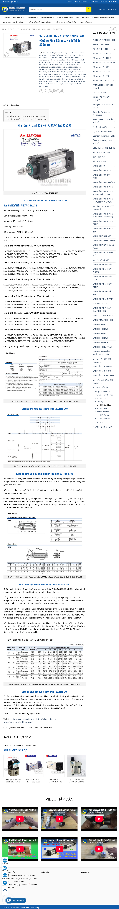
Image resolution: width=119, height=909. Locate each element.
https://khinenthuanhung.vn (23, 719)
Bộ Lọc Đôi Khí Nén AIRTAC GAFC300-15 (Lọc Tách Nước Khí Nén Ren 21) (76, 783)
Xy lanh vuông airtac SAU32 (71, 84)
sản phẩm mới (99, 157)
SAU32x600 (68, 69)
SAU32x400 (76, 67)
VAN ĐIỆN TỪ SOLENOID (104, 240)
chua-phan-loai (99, 92)
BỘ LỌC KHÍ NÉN (82, 17)
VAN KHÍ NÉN (31, 17)
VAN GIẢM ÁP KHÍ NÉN (103, 320)
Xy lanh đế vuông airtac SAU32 (49, 79)
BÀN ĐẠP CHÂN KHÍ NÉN (104, 40)
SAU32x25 (42, 67)
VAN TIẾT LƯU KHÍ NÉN (103, 375)
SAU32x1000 (81, 62)
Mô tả (5, 105)
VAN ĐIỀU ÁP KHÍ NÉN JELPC (102, 278)
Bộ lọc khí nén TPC (101, 76)
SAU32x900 (59, 72)
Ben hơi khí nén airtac (67, 55)
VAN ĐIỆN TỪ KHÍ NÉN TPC (103, 230)
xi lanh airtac (47, 74)
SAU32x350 (68, 67)
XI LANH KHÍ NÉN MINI (103, 427)
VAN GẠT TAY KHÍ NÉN (103, 315)
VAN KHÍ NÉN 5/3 (100, 342)
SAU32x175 (60, 65)
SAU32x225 (77, 65)
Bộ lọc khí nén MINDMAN (104, 62)
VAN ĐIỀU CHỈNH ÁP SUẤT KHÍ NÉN (102, 309)
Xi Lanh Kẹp (99, 401)
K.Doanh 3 (5, 878)
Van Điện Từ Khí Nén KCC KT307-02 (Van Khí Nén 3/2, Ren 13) (13, 782)
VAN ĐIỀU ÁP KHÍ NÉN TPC (102, 293)
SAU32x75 (42, 72)
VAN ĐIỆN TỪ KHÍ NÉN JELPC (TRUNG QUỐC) (103, 200)
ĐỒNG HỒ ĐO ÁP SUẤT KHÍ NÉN (40, 22)
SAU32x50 (51, 69)
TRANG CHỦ (6, 17)
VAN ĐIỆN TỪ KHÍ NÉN (103, 187)
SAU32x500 (59, 69)
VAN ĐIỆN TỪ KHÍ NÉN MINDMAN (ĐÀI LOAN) (103, 215)
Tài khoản (103, 2)
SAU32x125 (43, 65)
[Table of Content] (45, 112)
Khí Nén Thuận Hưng (31, 908)
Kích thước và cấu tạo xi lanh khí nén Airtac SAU (26, 119)
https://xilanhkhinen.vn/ (46, 719)
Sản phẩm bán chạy (101, 152)
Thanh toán (94, 2)
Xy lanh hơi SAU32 (75, 79)
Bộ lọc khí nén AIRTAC (102, 53)
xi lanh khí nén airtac (73, 74)
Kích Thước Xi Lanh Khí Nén (58, 62)
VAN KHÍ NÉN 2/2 (100, 329)
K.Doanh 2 (5, 871)
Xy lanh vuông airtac (54, 84)
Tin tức (77, 2)
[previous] (3, 771)
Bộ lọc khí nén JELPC (102, 58)
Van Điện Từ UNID (101, 260)
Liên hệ (84, 2)
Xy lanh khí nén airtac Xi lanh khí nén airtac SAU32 (66, 81)
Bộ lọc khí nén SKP (101, 67)
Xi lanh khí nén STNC (103, 418)
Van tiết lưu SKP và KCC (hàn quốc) (103, 381)
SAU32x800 (51, 72)
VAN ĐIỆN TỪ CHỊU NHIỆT (101, 176)
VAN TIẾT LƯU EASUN (102, 371)
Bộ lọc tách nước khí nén (103, 80)
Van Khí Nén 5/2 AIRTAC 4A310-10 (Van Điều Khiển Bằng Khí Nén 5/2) (55, 783)
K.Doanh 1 (5, 863)
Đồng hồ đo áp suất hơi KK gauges (103, 113)
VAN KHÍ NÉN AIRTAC (102, 347)
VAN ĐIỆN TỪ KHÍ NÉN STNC (103, 223)
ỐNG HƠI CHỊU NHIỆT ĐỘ (104, 148)
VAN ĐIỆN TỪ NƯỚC (102, 236)
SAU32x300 (59, 67)
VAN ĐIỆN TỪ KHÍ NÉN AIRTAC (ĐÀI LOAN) (103, 193)
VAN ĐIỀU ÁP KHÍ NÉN (64, 17)
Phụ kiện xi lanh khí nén (104, 395)
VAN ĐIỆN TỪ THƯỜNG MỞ (103, 254)
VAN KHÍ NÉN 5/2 (100, 338)
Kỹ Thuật (4, 886)
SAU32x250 (51, 67)
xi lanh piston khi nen (61, 77)
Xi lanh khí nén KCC (102, 412)
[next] (85, 771)
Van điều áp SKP (100, 303)
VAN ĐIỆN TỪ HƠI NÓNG (104, 182)
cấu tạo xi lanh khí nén (69, 60)
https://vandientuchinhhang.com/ (18, 722)
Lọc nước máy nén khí (102, 131)
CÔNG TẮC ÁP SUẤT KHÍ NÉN (66, 22)
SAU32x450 (43, 69)
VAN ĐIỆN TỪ (17, 17)
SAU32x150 (52, 65)
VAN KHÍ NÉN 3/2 (100, 333)
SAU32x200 (69, 65)
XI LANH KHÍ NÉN (46, 17)
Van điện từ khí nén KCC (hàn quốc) (103, 208)
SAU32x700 (76, 69)
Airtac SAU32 (50, 53)
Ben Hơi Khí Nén (54, 55)
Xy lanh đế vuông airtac (77, 77)
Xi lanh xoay (99, 422)
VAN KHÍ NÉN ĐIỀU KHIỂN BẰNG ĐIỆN (101, 353)
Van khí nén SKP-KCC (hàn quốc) (102, 360)
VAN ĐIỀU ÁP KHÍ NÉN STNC (102, 285)
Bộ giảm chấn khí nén (103, 391)
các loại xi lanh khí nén (55, 57)
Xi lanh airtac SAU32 (59, 74)
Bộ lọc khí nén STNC (102, 71)
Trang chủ (8, 29)
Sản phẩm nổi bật (100, 161)
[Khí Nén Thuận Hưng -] (13, 9)
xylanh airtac (43, 86)
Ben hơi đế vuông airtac (63, 53)
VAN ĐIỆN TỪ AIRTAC (102, 170)
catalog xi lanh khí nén (71, 57)
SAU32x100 (72, 62)
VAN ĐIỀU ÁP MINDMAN (103, 299)
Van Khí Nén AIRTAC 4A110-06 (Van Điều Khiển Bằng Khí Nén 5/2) (34, 783)
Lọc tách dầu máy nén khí (104, 136)
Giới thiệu (69, 2)
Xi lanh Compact (101, 398)
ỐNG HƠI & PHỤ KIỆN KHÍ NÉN (13, 22)
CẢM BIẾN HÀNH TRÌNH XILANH (103, 17)
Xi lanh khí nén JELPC (103, 408)
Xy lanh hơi (64, 79)
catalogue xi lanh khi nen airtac (50, 60)
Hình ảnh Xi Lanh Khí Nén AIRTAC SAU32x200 (26, 116)
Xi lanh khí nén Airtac (50, 29)
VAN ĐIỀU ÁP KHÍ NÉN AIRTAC (102, 270)
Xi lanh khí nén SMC (102, 415)
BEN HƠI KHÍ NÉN (101, 44)
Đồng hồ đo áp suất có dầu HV (103, 106)
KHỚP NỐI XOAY (86, 22)
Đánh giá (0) (14, 105)
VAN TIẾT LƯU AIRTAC (103, 366)
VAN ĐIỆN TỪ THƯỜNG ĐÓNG (103, 246)
